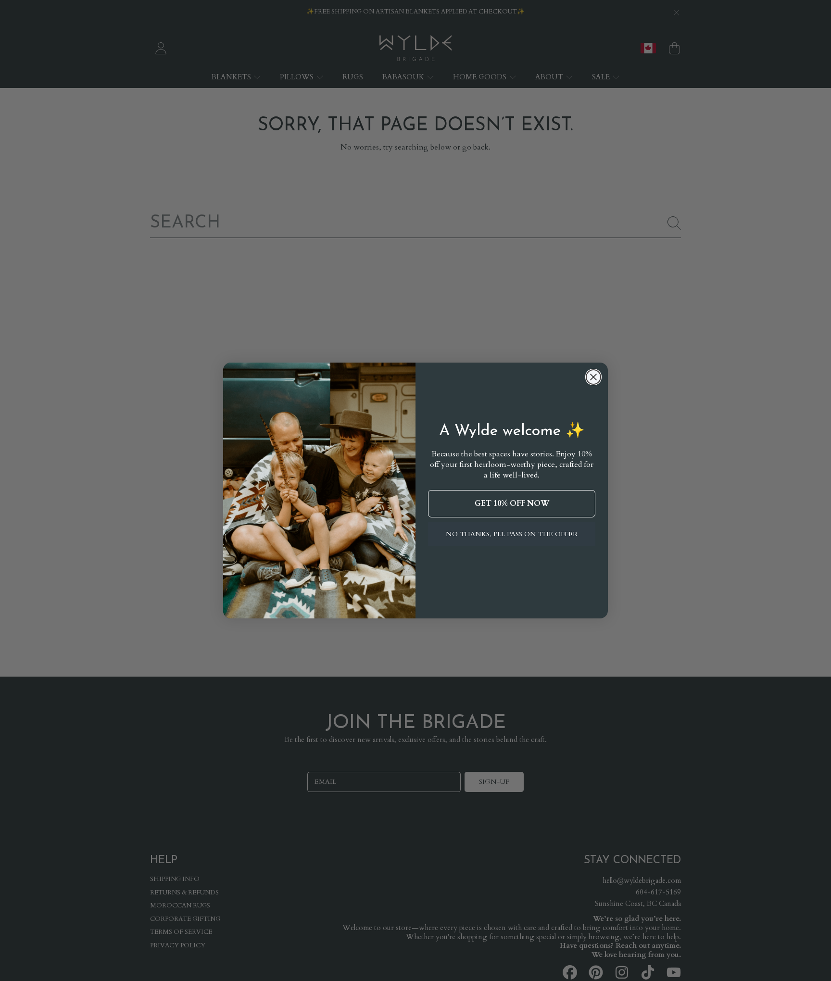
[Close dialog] (593, 377)
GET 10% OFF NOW (512, 503)
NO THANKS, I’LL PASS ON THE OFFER (512, 534)
